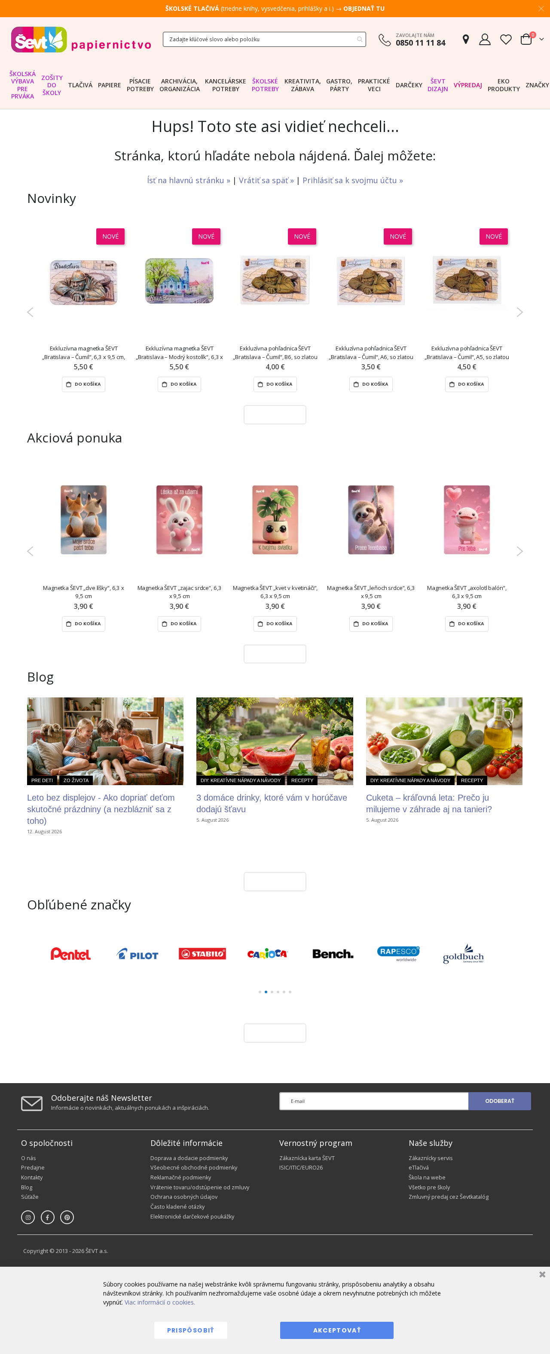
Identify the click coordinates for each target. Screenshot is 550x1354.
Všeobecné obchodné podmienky (193, 1167)
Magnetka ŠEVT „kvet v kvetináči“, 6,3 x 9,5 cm (275, 592)
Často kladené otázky (177, 1206)
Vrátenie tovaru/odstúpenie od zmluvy (199, 1187)
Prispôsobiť (190, 1330)
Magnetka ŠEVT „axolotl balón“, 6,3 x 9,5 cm (466, 592)
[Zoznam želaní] (506, 39)
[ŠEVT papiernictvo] (81, 39)
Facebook (48, 1217)
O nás (28, 1158)
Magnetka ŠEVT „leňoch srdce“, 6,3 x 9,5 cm (371, 592)
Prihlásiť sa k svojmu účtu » (352, 180)
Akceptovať (337, 1330)
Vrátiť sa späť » (267, 180)
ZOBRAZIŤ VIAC (273, 414)
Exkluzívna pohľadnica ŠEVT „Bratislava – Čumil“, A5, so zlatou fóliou (467, 352)
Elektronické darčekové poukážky (192, 1216)
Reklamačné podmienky (180, 1177)
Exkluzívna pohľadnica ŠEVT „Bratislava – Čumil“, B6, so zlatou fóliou (275, 352)
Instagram (28, 1217)
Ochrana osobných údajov (183, 1196)
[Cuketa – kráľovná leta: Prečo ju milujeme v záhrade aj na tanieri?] (444, 741)
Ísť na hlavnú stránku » (189, 180)
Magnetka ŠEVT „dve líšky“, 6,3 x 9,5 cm (83, 592)
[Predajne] (465, 39)
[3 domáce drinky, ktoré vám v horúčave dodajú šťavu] (274, 741)
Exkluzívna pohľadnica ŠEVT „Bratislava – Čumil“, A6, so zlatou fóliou (371, 352)
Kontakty (32, 1177)
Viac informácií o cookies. (160, 1302)
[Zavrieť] (541, 1275)
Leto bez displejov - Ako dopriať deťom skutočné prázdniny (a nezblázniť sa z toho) (101, 809)
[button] (260, 992)
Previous (30, 312)
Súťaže (30, 1196)
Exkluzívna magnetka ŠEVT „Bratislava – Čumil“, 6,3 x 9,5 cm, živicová (83, 352)
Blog (26, 1187)
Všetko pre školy (429, 1187)
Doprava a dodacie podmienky (189, 1158)
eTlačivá (419, 1167)
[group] (79, 953)
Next (519, 312)
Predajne (33, 1167)
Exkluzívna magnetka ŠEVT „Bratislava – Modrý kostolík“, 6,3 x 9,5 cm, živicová (179, 352)
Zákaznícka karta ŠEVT (307, 1158)
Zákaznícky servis (431, 1158)
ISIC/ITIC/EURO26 (301, 1167)
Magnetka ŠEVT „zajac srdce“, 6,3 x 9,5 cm (180, 592)
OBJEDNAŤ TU (364, 8)
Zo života (76, 780)
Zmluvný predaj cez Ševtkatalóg (449, 1196)
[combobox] (264, 39)
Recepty (302, 780)
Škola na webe (427, 1177)
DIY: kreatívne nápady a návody (241, 780)
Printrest (67, 1217)
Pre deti (42, 780)
